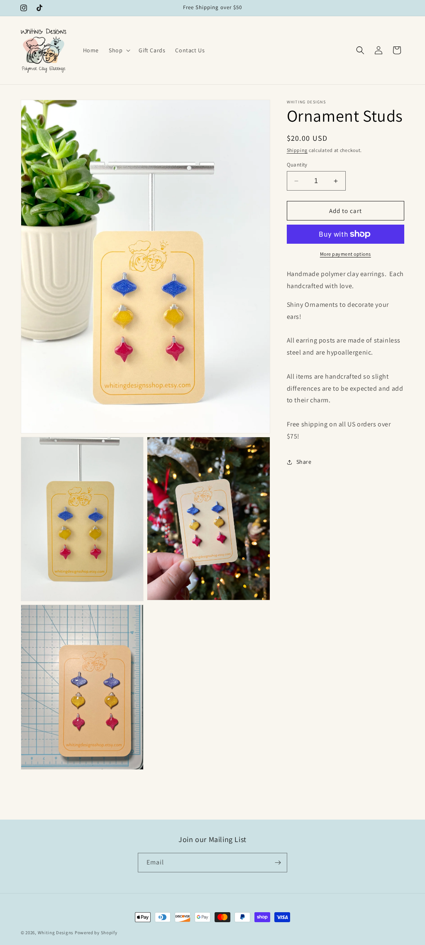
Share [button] (304, 461)
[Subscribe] (278, 862)
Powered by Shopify (96, 932)
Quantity (297, 164)
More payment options (345, 254)
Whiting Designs (56, 932)
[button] (119, 50)
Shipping (297, 150)
